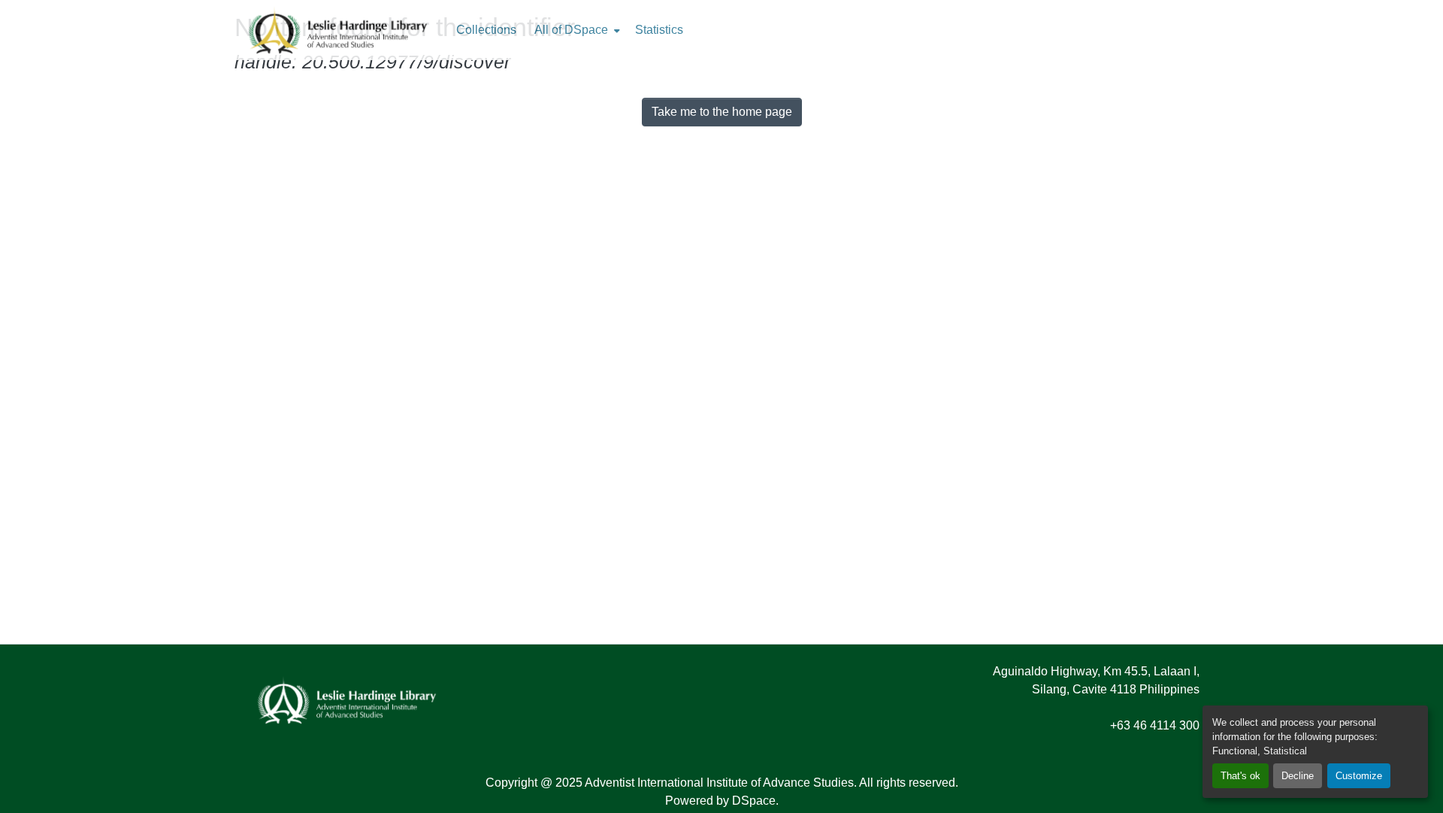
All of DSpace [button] (571, 29)
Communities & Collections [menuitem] (486, 30)
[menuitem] (575, 30)
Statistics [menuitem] (659, 29)
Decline (1297, 775)
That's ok (1240, 775)
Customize (1359, 775)
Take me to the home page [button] (722, 111)
